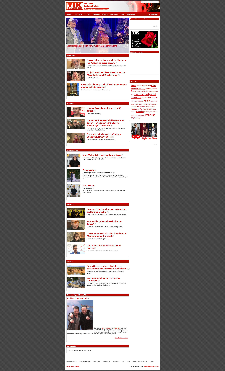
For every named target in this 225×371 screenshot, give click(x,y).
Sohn (132, 115)
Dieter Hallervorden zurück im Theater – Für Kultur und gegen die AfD (106, 61)
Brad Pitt (148, 88)
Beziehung (140, 88)
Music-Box (96, 14)
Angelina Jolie (146, 86)
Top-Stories (78, 14)
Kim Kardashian (139, 101)
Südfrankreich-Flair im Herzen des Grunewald (103, 279)
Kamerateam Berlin (71, 361)
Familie (145, 91)
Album (133, 85)
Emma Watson (97, 171)
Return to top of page (72, 366)
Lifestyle (104, 14)
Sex (156, 112)
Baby (153, 85)
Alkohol (139, 86)
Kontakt (152, 361)
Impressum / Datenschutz (140, 361)
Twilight (133, 118)
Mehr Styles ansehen (121, 338)
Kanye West (145, 98)
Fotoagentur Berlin (85, 361)
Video (121, 14)
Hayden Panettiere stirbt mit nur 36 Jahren (104, 109)
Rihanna (149, 109)
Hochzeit (139, 94)
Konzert (152, 101)
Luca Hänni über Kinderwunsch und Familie (104, 246)
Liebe (145, 103)
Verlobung (137, 118)
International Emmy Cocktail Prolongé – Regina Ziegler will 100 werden (104, 85)
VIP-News (87, 14)
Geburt (150, 91)
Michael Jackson (140, 106)
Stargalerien (114, 14)
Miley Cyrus (148, 106)
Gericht (132, 94)
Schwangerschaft (150, 112)
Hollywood (150, 94)
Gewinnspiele (131, 14)
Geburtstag (155, 91)
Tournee (142, 115)
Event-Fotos (96, 361)
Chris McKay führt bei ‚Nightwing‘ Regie (102, 155)
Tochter (137, 115)
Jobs (128, 361)
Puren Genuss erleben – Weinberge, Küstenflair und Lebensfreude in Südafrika (107, 267)
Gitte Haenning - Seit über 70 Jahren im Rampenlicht (92, 45)
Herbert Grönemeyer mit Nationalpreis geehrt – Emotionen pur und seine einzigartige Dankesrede (105, 123)
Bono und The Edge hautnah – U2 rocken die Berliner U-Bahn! (106, 210)
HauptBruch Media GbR (151, 366)
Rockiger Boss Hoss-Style (77, 298)
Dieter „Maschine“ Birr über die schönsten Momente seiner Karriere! (107, 234)
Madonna (133, 106)
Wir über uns (106, 361)
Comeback (154, 88)
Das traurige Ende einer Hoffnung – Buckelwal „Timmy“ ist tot (104, 135)
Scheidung (140, 111)
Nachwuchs (135, 109)
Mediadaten (116, 361)
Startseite (69, 14)
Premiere (143, 109)
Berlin (133, 88)
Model (153, 106)
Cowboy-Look (106, 328)
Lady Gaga (138, 104)
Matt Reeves (89, 186)
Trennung (150, 115)
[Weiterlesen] (97, 35)
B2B (123, 361)
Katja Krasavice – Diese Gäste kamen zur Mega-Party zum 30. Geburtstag (106, 73)
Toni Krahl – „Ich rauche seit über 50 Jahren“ (104, 222)
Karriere (151, 97)
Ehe (142, 91)
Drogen (133, 91)
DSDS (138, 91)
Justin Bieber (136, 97)
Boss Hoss (116, 328)
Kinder (147, 100)
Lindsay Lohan (152, 104)
